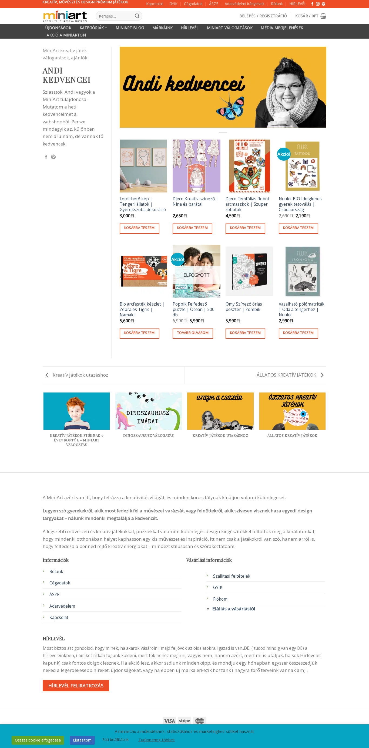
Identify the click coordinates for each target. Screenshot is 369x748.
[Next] (325, 431)
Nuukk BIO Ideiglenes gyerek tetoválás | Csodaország (300, 204)
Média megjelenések (282, 28)
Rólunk (277, 3)
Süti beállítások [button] (115, 739)
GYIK (173, 3)
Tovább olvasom (193, 332)
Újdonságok (58, 28)
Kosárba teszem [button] (139, 227)
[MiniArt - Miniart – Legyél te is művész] (65, 16)
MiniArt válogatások (230, 28)
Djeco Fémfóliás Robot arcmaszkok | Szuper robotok (247, 204)
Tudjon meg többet (156, 739)
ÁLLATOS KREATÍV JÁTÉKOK (287, 375)
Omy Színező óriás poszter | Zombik (244, 307)
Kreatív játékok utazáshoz (80, 375)
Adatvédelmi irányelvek (244, 3)
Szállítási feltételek (231, 576)
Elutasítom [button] (82, 740)
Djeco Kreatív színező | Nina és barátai (195, 201)
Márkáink (162, 28)
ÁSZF (213, 3)
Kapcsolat (154, 3)
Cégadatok (193, 3)
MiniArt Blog (130, 28)
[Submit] (137, 16)
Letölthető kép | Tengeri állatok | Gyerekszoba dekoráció (143, 204)
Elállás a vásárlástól (233, 608)
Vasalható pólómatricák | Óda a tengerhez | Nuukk (301, 310)
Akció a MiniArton (66, 35)
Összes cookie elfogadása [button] (38, 740)
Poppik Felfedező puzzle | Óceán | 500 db (193, 310)
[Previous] (44, 431)
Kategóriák (92, 27)
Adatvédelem (62, 606)
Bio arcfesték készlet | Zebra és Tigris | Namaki (142, 310)
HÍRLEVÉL (297, 3)
